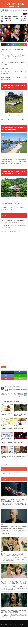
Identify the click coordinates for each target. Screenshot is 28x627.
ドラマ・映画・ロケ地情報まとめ (14, 5)
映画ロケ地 (3, 621)
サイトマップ (14, 621)
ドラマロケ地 (8, 621)
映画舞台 (3, 367)
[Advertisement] (14, 297)
